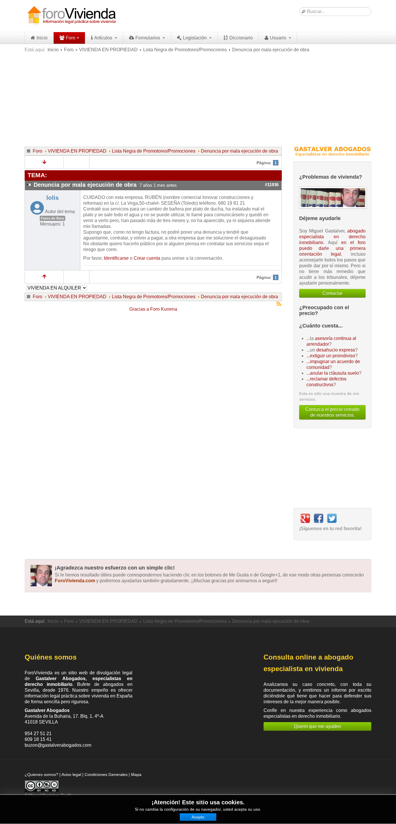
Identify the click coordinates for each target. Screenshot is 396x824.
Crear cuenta (147, 258)
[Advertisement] (198, 99)
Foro (70, 37)
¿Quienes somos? (41, 774)
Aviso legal (71, 774)
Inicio (42, 37)
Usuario (278, 37)
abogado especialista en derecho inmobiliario (332, 236)
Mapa (136, 774)
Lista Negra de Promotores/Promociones (185, 49)
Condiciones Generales (106, 774)
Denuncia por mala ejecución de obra (239, 151)
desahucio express (335, 349)
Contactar (332, 293)
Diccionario (241, 37)
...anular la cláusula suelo (332, 373)
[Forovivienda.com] (71, 16)
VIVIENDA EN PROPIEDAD (108, 49)
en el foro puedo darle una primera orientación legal (332, 248)
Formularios (148, 37)
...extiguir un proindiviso (330, 355)
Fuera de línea (52, 218)
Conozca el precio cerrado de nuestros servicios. (332, 412)
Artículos (103, 37)
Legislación (195, 37)
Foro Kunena (163, 309)
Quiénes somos (51, 657)
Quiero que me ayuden (317, 726)
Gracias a (139, 309)
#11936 (272, 184)
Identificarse (116, 258)
